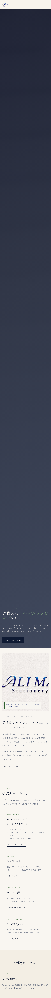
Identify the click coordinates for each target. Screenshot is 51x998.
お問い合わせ (12, 876)
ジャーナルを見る (13, 939)
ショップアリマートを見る (10, 766)
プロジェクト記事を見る (16, 907)
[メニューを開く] (46, 4)
